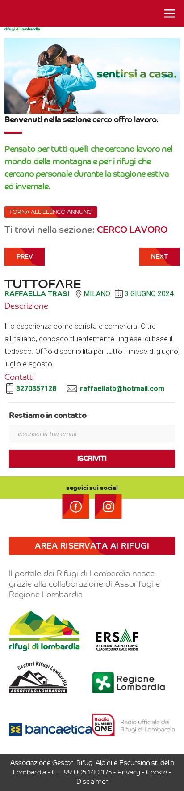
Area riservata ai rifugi (92, 546)
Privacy (128, 772)
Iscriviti (92, 459)
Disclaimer (92, 782)
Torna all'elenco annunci (51, 211)
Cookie (156, 772)
